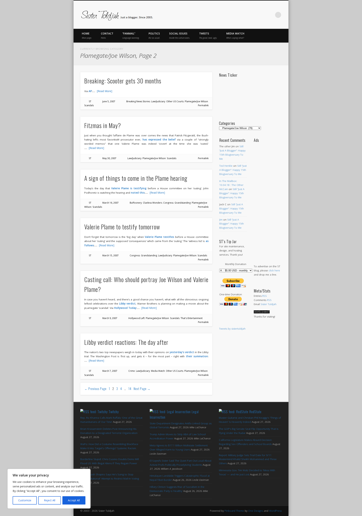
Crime (131, 370)
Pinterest (255, 15)
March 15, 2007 (110, 255)
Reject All (49, 500)
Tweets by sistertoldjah (232, 328)
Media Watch (235, 35)
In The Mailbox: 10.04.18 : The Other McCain (231, 185)
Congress (168, 202)
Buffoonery (136, 202)
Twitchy (114, 411)
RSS (264, 296)
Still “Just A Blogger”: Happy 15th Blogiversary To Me (233, 170)
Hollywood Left (136, 318)
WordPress (275, 510)
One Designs (255, 510)
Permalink (203, 105)
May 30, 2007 (109, 158)
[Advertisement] (267, 199)
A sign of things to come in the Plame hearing (135, 178)
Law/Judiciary (158, 101)
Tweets (208, 35)
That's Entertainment (191, 318)
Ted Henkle (225, 165)
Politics (154, 35)
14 (129, 388)
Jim (220, 219)
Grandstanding (183, 202)
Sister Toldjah (268, 304)
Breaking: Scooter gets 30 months (122, 80)
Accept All (74, 500)
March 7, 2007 (109, 370)
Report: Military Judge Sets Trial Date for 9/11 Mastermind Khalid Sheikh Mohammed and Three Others (248, 459)
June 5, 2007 (108, 101)
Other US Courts (175, 101)
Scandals (89, 105)
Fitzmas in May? (102, 125)
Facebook (239, 15)
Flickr (262, 15)
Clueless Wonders (152, 202)
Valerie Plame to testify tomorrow (122, 226)
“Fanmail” (131, 35)
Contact (107, 35)
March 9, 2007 (109, 318)
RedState (255, 411)
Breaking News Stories (138, 101)
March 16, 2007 (110, 202)
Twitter (247, 15)
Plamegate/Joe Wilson (196, 101)
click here (274, 270)
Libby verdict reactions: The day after (126, 342)
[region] (49, 488)
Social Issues (179, 35)
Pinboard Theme (234, 510)
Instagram (270, 15)
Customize (24, 500)
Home (87, 35)
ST (90, 101)
